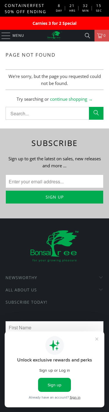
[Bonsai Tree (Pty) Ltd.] (54, 35)
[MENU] (3, 35)
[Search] (87, 35)
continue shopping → (71, 99)
